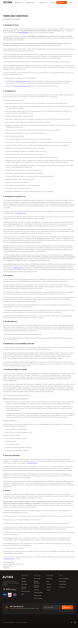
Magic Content (37, 595)
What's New (24, 584)
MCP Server (49, 578)
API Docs (49, 587)
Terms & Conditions (64, 578)
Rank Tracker (37, 578)
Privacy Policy (62, 581)
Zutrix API (49, 584)
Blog (22, 594)
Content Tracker (38, 598)
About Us (23, 578)
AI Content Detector (24, 587)
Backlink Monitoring (36, 582)
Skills (48, 581)
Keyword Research (36, 586)
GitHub (48, 590)
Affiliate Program (25, 591)
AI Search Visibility (38, 592)
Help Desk (23, 581)
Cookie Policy (62, 584)
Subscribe (66, 607)
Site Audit (36, 589)
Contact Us (62, 587)
